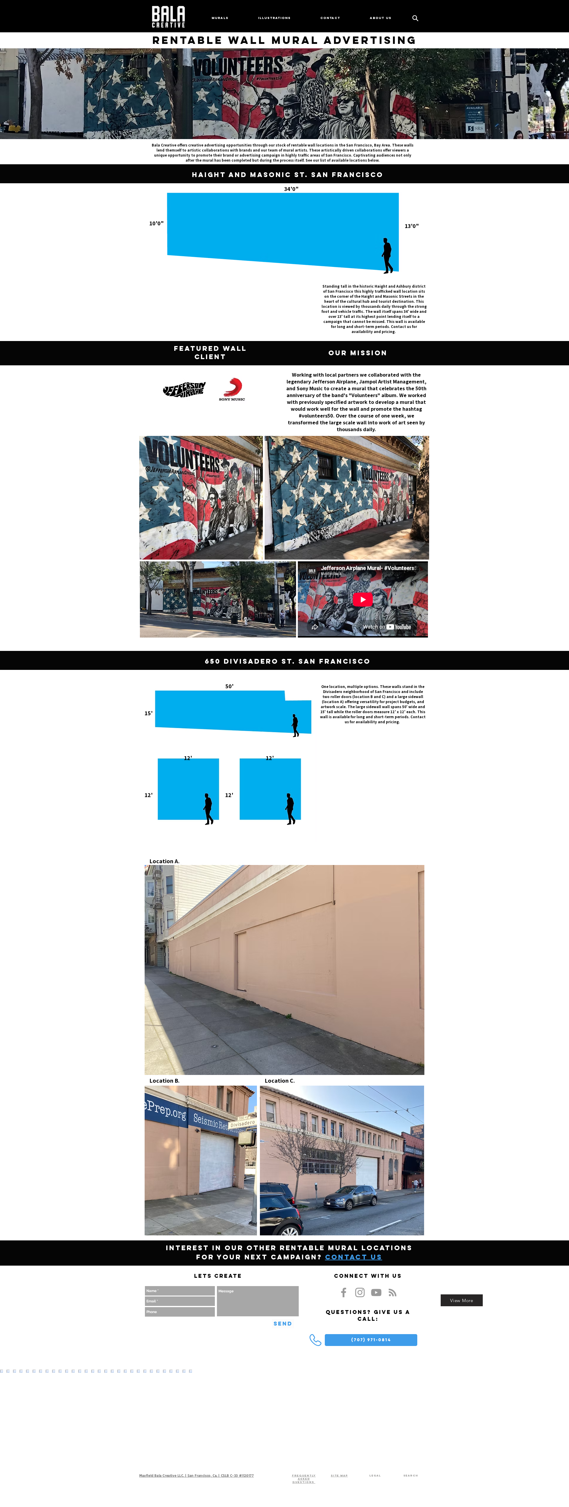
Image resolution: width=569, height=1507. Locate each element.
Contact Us (353, 1257)
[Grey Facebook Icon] (343, 1292)
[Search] (415, 18)
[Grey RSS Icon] (392, 1292)
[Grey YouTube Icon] (376, 1292)
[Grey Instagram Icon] (360, 1292)
